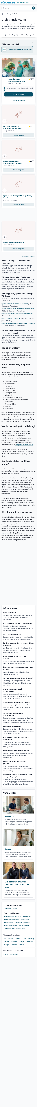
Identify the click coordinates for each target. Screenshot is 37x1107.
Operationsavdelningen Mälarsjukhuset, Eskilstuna (18, 323)
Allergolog (18, 916)
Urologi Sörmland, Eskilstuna (13, 242)
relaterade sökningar (28, 256)
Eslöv (4, 938)
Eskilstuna (18, 83)
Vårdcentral (26, 922)
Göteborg (31, 938)
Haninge (21, 941)
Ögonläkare (7, 928)
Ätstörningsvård (24, 925)
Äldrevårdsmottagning (10, 925)
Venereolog (18, 922)
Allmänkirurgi (27, 916)
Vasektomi (9, 816)
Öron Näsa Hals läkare (18, 928)
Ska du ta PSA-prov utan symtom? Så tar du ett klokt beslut (17, 884)
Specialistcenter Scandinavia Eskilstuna (15, 304)
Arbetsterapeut (8, 922)
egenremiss (5, 533)
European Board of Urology (24, 445)
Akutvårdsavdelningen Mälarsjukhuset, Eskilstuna (18, 309)
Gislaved (10, 938)
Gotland (18, 938)
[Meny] (34, 2)
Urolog (9, 14)
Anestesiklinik (24, 919)
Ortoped (5, 954)
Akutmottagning (9, 916)
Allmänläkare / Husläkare (11, 919)
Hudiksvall (14, 945)
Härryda (21, 945)
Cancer (8, 849)
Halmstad (14, 941)
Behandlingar (13, 35)
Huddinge (6, 945)
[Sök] (33, 8)
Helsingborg (29, 941)
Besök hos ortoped (4, 89)
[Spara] (4, 74)
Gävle (24, 938)
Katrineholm (7, 908)
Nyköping (15, 908)
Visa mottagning (18, 135)
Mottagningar (29, 35)
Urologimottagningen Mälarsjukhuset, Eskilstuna (17, 314)
